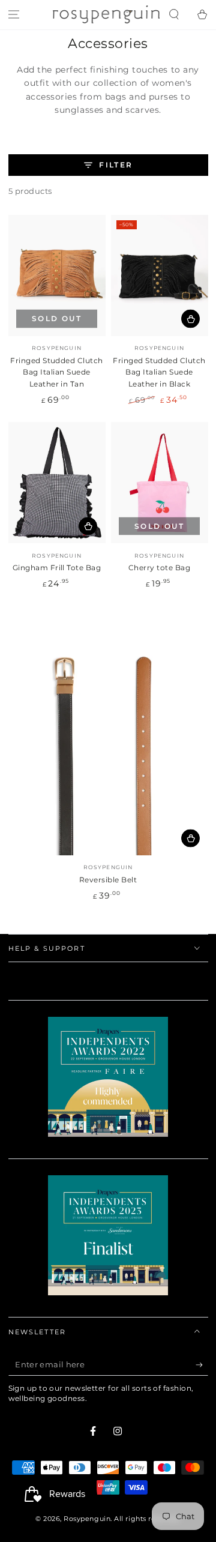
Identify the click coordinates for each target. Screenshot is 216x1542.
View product (190, 838)
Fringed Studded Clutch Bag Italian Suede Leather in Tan (56, 372)
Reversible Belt (108, 879)
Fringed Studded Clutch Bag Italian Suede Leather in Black (159, 372)
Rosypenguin (87, 1519)
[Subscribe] (202, 1365)
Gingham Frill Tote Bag (57, 567)
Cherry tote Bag (159, 567)
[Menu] (14, 14)
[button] (174, 14)
